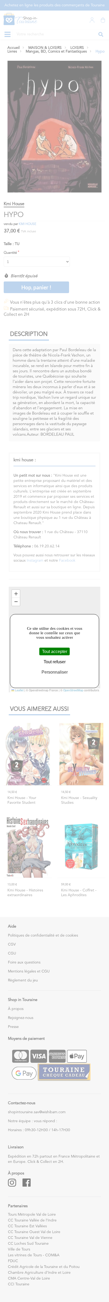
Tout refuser (55, 661)
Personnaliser (55, 672)
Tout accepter (54, 651)
